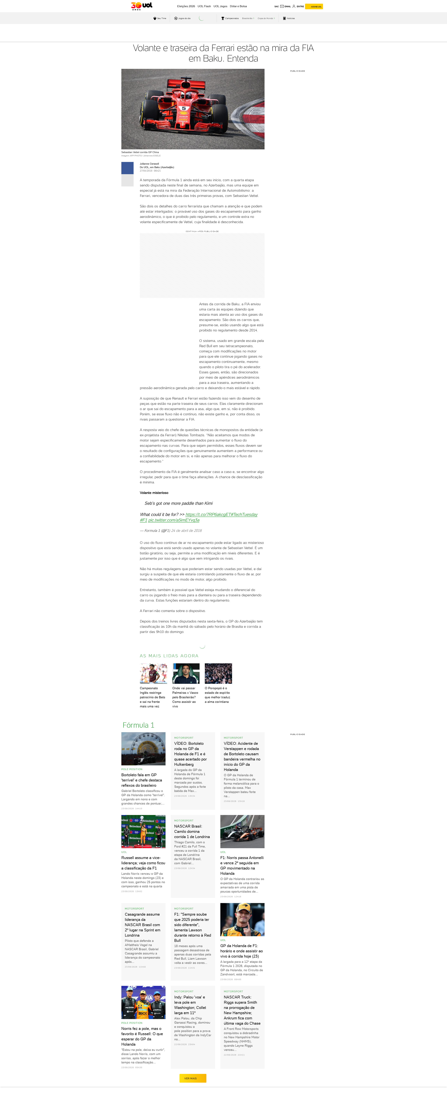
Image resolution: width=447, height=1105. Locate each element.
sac (276, 6)
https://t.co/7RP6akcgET (208, 514)
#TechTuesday (244, 514)
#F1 (143, 520)
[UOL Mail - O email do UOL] (285, 6)
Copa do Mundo (265, 18)
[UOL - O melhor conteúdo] (142, 6)
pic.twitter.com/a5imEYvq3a (173, 520)
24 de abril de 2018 (186, 530)
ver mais (190, 1078)
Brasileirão (247, 18)
